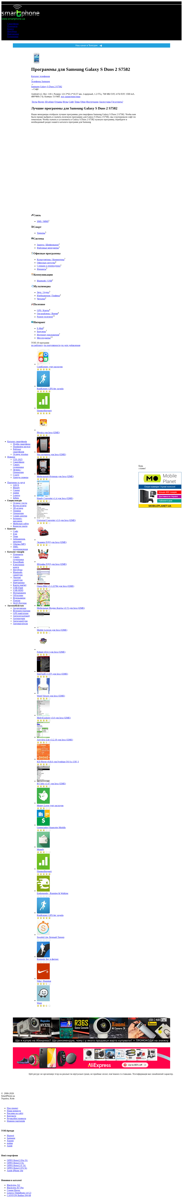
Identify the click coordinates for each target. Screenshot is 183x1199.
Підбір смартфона (21, 444)
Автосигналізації (21, 616)
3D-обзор (49, 102)
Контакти (11, 1116)
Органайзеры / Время (47, 313)
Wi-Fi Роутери (20, 603)
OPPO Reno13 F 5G (16, 1165)
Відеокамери (19, 598)
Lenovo (16, 495)
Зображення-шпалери (19, 540)
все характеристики (70, 96)
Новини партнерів (16, 1121)
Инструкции (92, 102)
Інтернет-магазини (17, 519)
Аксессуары (105, 102)
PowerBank (18, 562)
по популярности (52, 345)
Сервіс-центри (20, 516)
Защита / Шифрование (48, 245)
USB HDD (18, 590)
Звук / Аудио (43, 292)
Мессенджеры (44, 338)
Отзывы (58, 102)
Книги (10, 29)
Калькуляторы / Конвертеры (50, 259)
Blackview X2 (13, 1185)
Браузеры (41, 331)
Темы (77, 102)
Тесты (34, 102)
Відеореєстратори (21, 611)
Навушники (13, 34)
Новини (11, 457)
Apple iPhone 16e (15, 1170)
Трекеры (41, 233)
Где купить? (117, 102)
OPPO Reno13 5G (15, 1163)
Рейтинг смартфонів (18, 450)
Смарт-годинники (18, 465)
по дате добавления (70, 345)
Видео (41, 102)
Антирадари (19, 618)
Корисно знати (20, 526)
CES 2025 (17, 459)
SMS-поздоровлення (20, 547)
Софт (15, 531)
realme (16, 493)
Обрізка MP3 (19, 544)
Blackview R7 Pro (15, 1187)
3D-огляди (18, 508)
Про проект (12, 1108)
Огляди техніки (20, 454)
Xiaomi (10, 1140)
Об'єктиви (18, 595)
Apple (9, 1146)
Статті (16, 475)
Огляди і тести (20, 503)
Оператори (18, 513)
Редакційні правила (16, 1118)
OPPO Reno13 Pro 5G (17, 1160)
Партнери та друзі (16, 482)
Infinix (16, 498)
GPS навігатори (20, 613)
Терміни (17, 511)
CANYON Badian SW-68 (19, 1195)
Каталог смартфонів (17, 441)
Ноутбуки (12, 31)
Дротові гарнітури (18, 578)
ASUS (16, 485)
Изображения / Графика (48, 295)
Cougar (16, 490)
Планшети (12, 26)
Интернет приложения (48, 335)
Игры (65, 102)
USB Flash (18, 587)
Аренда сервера (20, 477)
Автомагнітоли (20, 623)
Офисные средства (46, 262)
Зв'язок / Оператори (18, 470)
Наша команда (14, 1111)
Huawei (10, 1135)
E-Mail (40, 328)
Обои (83, 102)
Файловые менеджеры (48, 248)
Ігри (15, 534)
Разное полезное (45, 317)
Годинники (12, 36)
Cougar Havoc (13, 1190)
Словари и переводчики (48, 266)
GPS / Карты (43, 310)
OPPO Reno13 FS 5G (17, 1168)
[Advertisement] (52, 168)
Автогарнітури (20, 621)
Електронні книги (18, 565)
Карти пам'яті (19, 585)
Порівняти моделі (21, 446)
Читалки (41, 299)
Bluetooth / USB (44, 281)
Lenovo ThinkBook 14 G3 (19, 1193)
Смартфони (13, 24)
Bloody (16, 487)
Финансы (41, 269)
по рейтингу (37, 345)
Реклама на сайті (15, 1113)
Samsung (11, 1138)
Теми (15, 536)
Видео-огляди (19, 505)
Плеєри (16, 600)
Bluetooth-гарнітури (18, 573)
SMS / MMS (42, 221)
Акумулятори (19, 608)
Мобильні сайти (21, 523)
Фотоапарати (19, 593)
